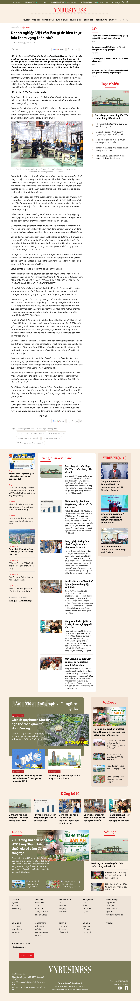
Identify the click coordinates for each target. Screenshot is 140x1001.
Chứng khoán (48, 20)
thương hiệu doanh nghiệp (28, 438)
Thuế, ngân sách (42, 912)
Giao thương (111, 909)
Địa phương (25, 601)
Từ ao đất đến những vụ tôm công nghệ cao (116, 767)
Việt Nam (25, 27)
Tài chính (36, 20)
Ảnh (19, 704)
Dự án (85, 906)
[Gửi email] (77, 49)
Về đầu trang (26, 955)
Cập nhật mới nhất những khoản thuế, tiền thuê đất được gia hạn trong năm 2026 (27, 778)
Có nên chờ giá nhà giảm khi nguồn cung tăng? (21, 578)
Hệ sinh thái (63, 932)
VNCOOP (109, 923)
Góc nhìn (63, 912)
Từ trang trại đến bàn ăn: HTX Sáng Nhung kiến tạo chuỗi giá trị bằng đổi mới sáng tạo (109, 731)
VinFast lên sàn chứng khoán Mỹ (30, 443)
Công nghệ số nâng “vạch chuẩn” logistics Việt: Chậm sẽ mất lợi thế (109, 133)
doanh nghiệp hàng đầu (47, 428)
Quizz (74, 709)
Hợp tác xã (39, 926)
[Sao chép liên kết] (81, 49)
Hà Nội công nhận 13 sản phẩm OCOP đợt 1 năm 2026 (115, 757)
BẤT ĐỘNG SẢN (88, 900)
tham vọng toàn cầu (57, 433)
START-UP (63, 923)
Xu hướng (16, 926)
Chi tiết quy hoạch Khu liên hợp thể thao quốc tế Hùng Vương (31, 724)
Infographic (48, 704)
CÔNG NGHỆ (16, 923)
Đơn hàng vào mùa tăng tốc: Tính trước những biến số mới (78, 469)
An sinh (38, 935)
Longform (70, 704)
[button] (79, 882)
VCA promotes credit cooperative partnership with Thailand (113, 549)
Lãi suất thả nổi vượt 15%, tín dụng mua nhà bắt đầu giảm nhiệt (21, 521)
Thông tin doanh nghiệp (116, 915)
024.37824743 (123, 984)
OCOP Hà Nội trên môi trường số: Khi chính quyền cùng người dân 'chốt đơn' (116, 744)
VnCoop (109, 702)
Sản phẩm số (17, 929)
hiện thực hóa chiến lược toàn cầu (31, 433)
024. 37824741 (24, 943)
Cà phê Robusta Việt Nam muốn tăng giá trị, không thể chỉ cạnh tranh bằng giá (110, 36)
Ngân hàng (40, 903)
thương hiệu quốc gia (51, 438)
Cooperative (101, 20)
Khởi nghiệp (64, 926)
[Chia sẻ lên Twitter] (72, 49)
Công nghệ (88, 20)
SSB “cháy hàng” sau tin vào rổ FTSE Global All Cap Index (110, 60)
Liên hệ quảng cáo (19, 947)
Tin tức (85, 903)
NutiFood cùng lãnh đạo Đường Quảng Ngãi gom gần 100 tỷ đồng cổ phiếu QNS (110, 71)
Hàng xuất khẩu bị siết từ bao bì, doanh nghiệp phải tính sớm (111, 149)
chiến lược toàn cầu (26, 428)
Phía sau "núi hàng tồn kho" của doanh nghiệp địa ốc (20, 589)
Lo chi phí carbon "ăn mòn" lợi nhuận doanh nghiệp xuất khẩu (110, 141)
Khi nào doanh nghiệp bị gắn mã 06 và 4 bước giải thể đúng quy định (108, 48)
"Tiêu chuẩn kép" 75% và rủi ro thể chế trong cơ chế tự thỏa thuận (22, 566)
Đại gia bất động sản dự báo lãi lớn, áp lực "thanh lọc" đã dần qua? (21, 551)
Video (30, 704)
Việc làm (86, 929)
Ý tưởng (62, 929)
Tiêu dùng (110, 906)
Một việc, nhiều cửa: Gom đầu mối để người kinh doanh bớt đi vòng (110, 157)
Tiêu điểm (26, 20)
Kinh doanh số (41, 915)
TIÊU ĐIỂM (15, 900)
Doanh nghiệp (75, 20)
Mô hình (38, 929)
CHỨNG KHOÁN (65, 900)
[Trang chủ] (19, 20)
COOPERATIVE (40, 923)
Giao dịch (63, 909)
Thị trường (111, 903)
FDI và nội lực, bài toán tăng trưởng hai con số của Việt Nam (111, 125)
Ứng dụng (16, 932)
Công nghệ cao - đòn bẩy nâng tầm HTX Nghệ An (115, 779)
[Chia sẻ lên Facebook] (68, 49)
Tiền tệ (38, 906)
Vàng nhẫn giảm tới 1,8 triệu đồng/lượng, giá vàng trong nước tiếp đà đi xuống (21, 507)
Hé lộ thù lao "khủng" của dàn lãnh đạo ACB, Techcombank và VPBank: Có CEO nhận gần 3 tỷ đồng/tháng (22, 491)
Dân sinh (86, 926)
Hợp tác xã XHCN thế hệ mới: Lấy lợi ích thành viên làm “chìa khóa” (116, 875)
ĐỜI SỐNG (86, 923)
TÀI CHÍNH (39, 900)
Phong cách (88, 932)
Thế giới (13, 601)
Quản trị (109, 912)
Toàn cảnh (87, 909)
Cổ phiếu (62, 906)
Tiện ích (86, 912)
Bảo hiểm (39, 909)
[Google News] (58, 49)
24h (60, 903)
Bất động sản (61, 20)
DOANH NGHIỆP (112, 900)
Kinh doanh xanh (42, 932)
